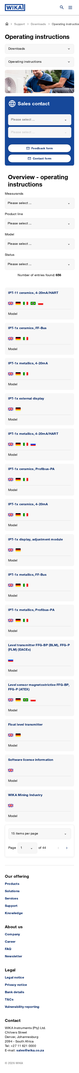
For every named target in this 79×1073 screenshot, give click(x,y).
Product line (14, 214)
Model (9, 234)
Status (9, 255)
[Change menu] (70, 7)
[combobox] (39, 119)
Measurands (14, 194)
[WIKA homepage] (15, 7)
